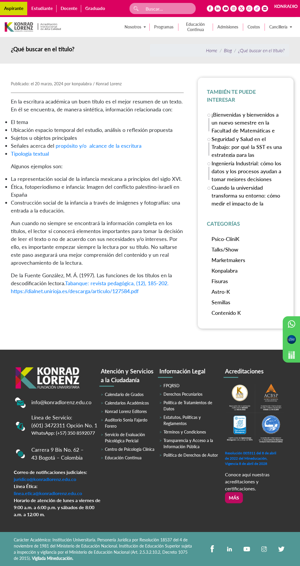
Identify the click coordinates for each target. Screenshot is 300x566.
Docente (69, 8)
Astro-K (221, 291)
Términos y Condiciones (184, 431)
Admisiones (227, 26)
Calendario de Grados (124, 394)
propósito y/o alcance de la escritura (99, 145)
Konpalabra (225, 270)
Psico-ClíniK (225, 239)
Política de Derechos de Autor (190, 455)
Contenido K (226, 313)
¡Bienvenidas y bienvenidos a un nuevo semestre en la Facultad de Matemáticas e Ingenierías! (245, 122)
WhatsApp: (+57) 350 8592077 (63, 433)
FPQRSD (171, 385)
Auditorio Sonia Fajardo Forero (126, 423)
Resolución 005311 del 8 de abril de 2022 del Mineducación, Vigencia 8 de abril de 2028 (250, 458)
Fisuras (220, 281)
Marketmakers (228, 260)
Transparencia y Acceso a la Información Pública (188, 443)
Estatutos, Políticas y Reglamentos (182, 420)
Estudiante (42, 8)
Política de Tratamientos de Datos (187, 405)
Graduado (95, 8)
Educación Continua (195, 27)
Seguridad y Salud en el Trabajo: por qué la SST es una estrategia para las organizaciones (247, 146)
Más (234, 497)
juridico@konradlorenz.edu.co (45, 479)
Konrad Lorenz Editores (126, 411)
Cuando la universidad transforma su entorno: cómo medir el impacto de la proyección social (246, 195)
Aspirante (13, 8)
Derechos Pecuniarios (182, 394)
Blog (228, 50)
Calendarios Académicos (127, 402)
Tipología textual (30, 153)
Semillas (221, 302)
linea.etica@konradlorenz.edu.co (48, 493)
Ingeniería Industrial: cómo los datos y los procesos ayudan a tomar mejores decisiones (246, 170)
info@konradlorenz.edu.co (61, 402)
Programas (163, 26)
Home (211, 50)
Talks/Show (225, 249)
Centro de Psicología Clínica (129, 449)
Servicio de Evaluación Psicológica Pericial (125, 437)
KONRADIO (286, 6)
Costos (254, 26)
